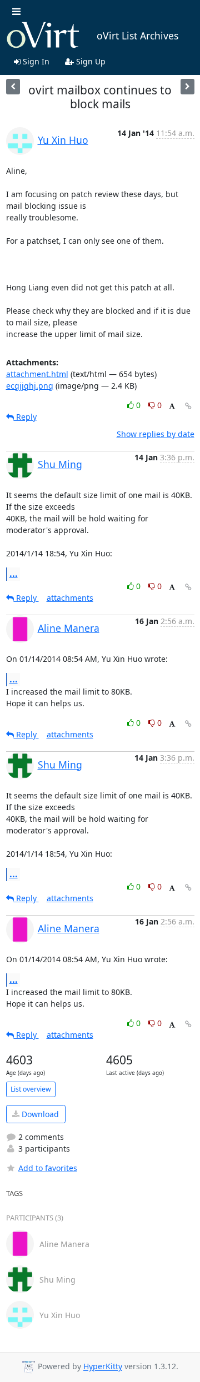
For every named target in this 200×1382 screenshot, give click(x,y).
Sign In (35, 61)
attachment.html (37, 374)
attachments (70, 597)
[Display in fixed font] (171, 406)
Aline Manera (68, 628)
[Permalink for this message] (188, 406)
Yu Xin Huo (63, 140)
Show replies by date (155, 434)
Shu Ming (60, 464)
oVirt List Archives (137, 35)
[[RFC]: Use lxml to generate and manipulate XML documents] (13, 86)
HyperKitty (102, 1366)
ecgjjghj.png (29, 385)
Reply (25, 416)
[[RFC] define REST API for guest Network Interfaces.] (187, 86)
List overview (31, 1089)
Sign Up (90, 61)
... (13, 573)
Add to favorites (47, 1168)
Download (39, 1114)
